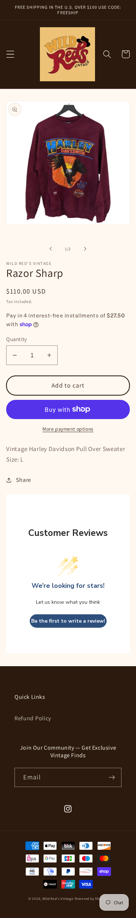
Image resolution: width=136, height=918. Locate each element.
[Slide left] (51, 249)
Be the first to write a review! (68, 621)
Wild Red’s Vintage (58, 898)
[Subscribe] (112, 777)
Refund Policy (33, 718)
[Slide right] (85, 249)
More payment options (68, 429)
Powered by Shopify (91, 898)
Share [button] (23, 480)
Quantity (16, 339)
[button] (10, 54)
